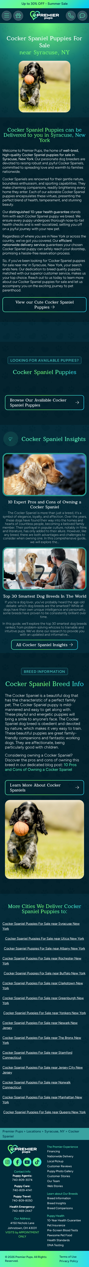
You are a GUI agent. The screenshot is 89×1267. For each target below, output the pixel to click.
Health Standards (58, 1240)
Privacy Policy (68, 1261)
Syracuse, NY (54, 1131)
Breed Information (59, 1198)
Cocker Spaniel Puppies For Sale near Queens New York (44, 1112)
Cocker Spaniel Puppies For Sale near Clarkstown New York (42, 985)
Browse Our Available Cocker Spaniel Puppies (38, 403)
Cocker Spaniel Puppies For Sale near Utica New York (44, 938)
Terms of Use (68, 1257)
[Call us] (71, 16)
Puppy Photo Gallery (60, 1171)
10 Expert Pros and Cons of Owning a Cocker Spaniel (44, 504)
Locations (33, 1131)
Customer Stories (58, 1176)
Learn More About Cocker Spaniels (35, 788)
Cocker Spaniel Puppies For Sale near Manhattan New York (42, 1099)
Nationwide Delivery (60, 1156)
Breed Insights (56, 1203)
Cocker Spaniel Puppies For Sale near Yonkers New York (44, 1013)
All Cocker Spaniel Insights (41, 644)
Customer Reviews (59, 1166)
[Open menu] (7, 16)
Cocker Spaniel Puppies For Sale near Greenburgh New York (43, 1000)
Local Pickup (55, 1161)
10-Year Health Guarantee (64, 1220)
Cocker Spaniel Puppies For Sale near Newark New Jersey (40, 1025)
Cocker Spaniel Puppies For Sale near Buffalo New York (44, 973)
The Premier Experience (62, 1147)
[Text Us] (82, 16)
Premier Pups (12, 1131)
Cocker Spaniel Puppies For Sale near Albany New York (44, 948)
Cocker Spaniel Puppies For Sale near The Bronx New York (41, 1040)
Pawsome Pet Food (59, 1235)
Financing (53, 1151)
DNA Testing (55, 1245)
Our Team (53, 1181)
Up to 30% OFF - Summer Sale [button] (45, 4)
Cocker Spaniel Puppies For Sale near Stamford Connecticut (37, 1055)
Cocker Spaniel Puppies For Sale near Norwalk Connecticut (36, 1084)
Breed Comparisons (60, 1208)
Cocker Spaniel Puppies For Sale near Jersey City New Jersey (42, 1070)
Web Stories (55, 1186)
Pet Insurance (56, 1225)
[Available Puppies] (18, 16)
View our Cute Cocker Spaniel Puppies (45, 305)
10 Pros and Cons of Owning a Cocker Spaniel (41, 767)
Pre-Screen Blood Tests (62, 1230)
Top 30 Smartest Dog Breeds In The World (44, 596)
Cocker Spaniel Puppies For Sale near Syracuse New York (41, 926)
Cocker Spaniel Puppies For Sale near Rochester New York (41, 960)
